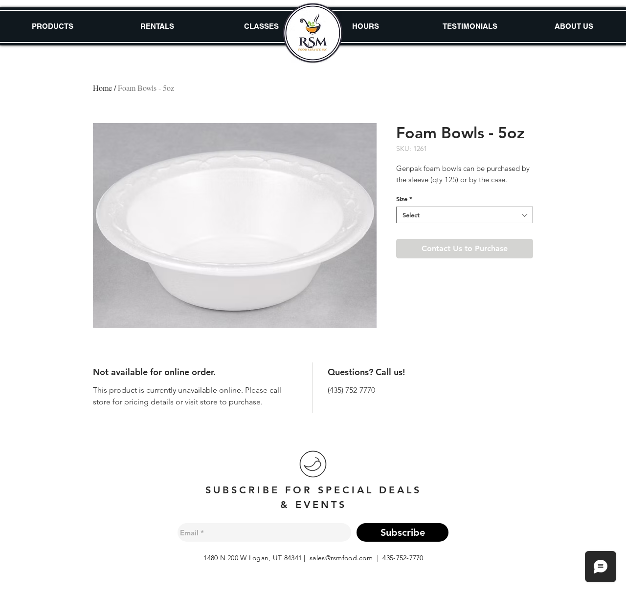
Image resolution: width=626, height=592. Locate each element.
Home (102, 88)
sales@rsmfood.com (341, 557)
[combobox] (464, 215)
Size (404, 199)
